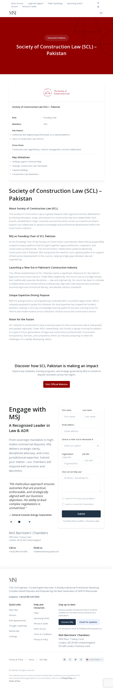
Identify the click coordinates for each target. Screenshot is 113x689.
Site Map (43, 659)
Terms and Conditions (85, 498)
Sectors (14, 6)
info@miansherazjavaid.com (46, 551)
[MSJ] (16, 13)
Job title (85, 454)
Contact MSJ (67, 622)
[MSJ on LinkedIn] (64, 660)
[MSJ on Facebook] (70, 660)
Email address (68, 424)
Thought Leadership (18, 625)
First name (66, 410)
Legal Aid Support (35, 3)
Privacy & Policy (41, 639)
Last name (87, 410)
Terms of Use (14, 681)
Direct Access (17, 3)
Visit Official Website (56, 384)
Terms (31, 659)
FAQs (36, 613)
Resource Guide (29, 6)
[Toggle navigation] (101, 13)
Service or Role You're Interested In (77, 439)
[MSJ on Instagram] (81, 660)
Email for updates (88, 622)
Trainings (13, 636)
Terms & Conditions (43, 634)
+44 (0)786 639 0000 (18, 551)
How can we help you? (72, 472)
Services (12, 615)
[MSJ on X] (75, 660)
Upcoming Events (75, 3)
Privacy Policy (67, 678)
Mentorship (14, 631)
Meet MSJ (13, 610)
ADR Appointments (17, 620)
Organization (67, 455)
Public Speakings (55, 3)
